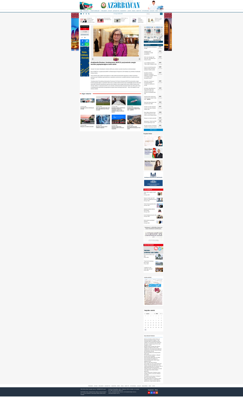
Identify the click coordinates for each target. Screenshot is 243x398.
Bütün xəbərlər (153, 129)
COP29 (160, 10)
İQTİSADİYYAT (116, 10)
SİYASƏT (110, 10)
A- (82, 37)
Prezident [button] (86, 10)
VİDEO (156, 10)
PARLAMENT (104, 10)
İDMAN (133, 10)
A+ (85, 37)
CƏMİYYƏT (138, 10)
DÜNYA (129, 10)
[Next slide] (139, 59)
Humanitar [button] (123, 10)
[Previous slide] (93, 59)
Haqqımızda (151, 389)
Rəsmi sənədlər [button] (95, 10)
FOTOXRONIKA (145, 10)
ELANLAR (152, 10)
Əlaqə (156, 389)
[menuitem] (116, 59)
